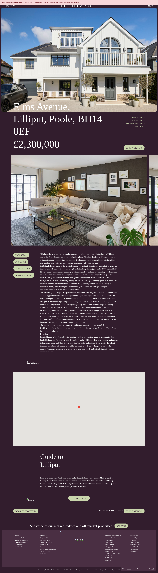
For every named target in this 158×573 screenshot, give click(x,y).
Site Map (90, 570)
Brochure (20, 262)
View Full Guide (79, 498)
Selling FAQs (44, 544)
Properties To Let (110, 538)
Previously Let (109, 540)
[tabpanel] (79, 200)
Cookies (66, 570)
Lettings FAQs (109, 551)
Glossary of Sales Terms (46, 547)
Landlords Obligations (111, 549)
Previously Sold (45, 540)
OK (153, 569)
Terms (83, 570)
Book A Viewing (134, 148)
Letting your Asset (110, 547)
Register (121, 526)
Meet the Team (134, 542)
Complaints (133, 551)
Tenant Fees (108, 556)
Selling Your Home (45, 542)
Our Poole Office (135, 544)
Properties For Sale (20, 538)
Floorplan (21, 255)
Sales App (43, 553)
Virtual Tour (22, 268)
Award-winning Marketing (46, 549)
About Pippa (134, 538)
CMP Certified (109, 558)
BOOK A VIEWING (134, 511)
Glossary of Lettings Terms (112, 553)
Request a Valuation (46, 538)
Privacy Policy (75, 570)
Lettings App (108, 560)
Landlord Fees (109, 542)
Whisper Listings (45, 551)
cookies (129, 569)
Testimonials (134, 549)
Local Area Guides (20, 542)
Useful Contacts (19, 547)
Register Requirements (21, 540)
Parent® (117, 570)
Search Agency (19, 544)
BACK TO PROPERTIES (25, 511)
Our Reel (133, 540)
